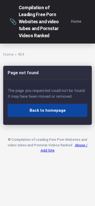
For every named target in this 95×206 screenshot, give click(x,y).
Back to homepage (48, 110)
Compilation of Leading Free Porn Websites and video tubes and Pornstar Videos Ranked (34, 21)
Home (76, 21)
